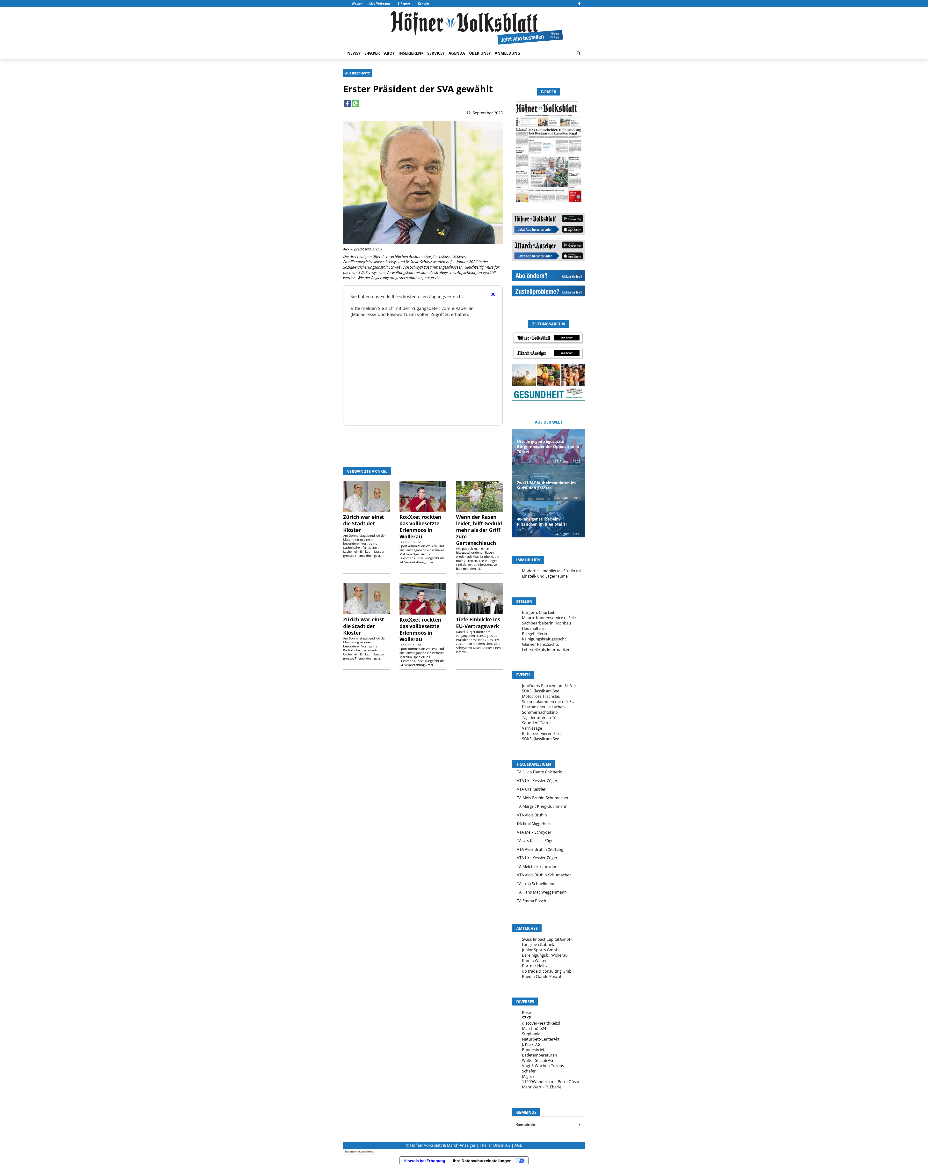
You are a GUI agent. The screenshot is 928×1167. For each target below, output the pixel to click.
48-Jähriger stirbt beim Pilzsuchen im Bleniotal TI (542, 521)
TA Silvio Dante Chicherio (539, 772)
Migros (528, 1076)
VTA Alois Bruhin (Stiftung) (541, 849)
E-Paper (403, 3)
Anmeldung (507, 53)
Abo (388, 53)
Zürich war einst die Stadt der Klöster (363, 523)
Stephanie (531, 1033)
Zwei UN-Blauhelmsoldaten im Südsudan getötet (546, 485)
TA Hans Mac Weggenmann (542, 892)
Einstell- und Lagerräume (545, 576)
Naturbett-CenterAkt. (541, 1039)
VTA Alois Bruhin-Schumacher (544, 875)
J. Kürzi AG (531, 1044)
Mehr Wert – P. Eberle (541, 1087)
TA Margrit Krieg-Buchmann (542, 806)
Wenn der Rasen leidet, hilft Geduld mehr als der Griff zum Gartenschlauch (479, 530)
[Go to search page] (578, 53)
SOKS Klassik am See (540, 691)
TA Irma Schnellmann (536, 883)
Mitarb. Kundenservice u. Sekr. (549, 617)
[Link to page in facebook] (347, 103)
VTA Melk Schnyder (534, 832)
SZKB (526, 1017)
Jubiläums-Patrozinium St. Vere (550, 685)
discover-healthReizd (541, 1023)
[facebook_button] (579, 3)
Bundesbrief (533, 1049)
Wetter (357, 3)
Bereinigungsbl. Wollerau (545, 955)
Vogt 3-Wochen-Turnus (543, 1065)
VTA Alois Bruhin (532, 815)
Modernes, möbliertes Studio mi (551, 570)
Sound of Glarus (536, 723)
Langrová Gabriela (538, 944)
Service (434, 53)
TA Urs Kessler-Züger (536, 840)
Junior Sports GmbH (540, 950)
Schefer (529, 1071)
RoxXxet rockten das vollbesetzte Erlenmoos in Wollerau (420, 527)
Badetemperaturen (539, 1055)
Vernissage (532, 728)
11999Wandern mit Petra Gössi (550, 1081)
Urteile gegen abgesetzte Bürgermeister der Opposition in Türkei (548, 446)
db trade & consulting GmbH (548, 971)
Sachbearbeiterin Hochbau (546, 623)
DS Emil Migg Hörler (535, 823)
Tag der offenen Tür (540, 717)
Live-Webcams (379, 3)
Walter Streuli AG (537, 1060)
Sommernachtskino (540, 712)
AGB (518, 1145)
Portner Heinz (535, 966)
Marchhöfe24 (534, 1028)
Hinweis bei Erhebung (424, 1160)
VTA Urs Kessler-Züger (537, 780)
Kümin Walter (534, 960)
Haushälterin (534, 628)
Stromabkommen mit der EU (548, 701)
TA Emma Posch (531, 900)
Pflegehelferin (534, 633)
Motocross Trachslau (541, 696)
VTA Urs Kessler (531, 789)
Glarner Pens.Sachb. (540, 644)
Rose (526, 1012)
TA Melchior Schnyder (537, 866)
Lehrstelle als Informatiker (546, 649)
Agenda (457, 53)
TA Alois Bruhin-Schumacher (543, 797)
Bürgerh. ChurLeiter (540, 612)
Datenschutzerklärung (359, 1151)
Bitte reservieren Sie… (542, 733)
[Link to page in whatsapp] (355, 103)
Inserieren (410, 53)
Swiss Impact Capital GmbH (547, 939)
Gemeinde (548, 1124)
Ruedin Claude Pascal (541, 976)
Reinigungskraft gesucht (544, 639)
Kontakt (423, 3)
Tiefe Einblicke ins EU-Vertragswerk (478, 622)
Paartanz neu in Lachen (543, 707)
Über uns (479, 53)
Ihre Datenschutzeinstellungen (482, 1160)
